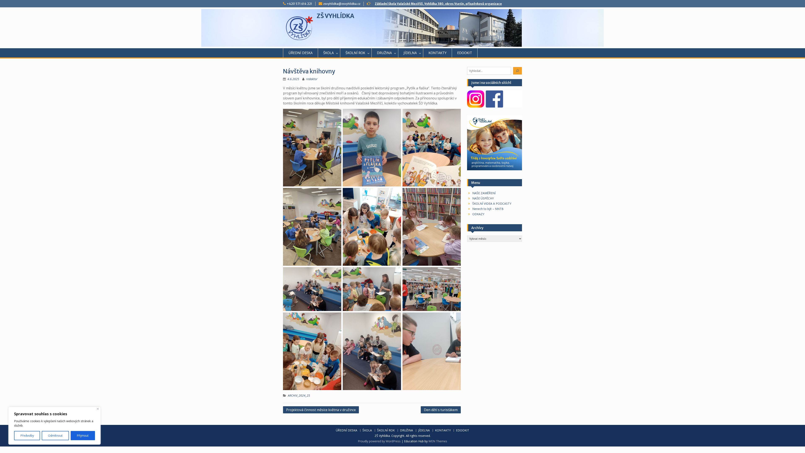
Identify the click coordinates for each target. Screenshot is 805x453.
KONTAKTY (437, 53)
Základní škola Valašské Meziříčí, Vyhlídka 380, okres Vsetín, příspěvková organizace (438, 4)
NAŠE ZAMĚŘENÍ (484, 193)
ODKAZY (478, 214)
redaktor (312, 79)
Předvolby (27, 435)
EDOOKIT (464, 53)
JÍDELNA (410, 53)
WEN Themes (437, 441)
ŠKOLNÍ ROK (355, 53)
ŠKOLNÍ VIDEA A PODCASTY (491, 204)
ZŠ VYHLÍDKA (335, 16)
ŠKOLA (328, 53)
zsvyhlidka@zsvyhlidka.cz (341, 4)
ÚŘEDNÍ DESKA (300, 53)
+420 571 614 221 (299, 4)
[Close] (98, 409)
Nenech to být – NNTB (488, 209)
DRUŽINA (384, 53)
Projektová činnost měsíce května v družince (321, 409)
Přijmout (83, 435)
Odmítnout (55, 435)
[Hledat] (517, 71)
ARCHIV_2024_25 (299, 395)
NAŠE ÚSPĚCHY (483, 198)
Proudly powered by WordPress (379, 441)
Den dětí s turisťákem (441, 409)
